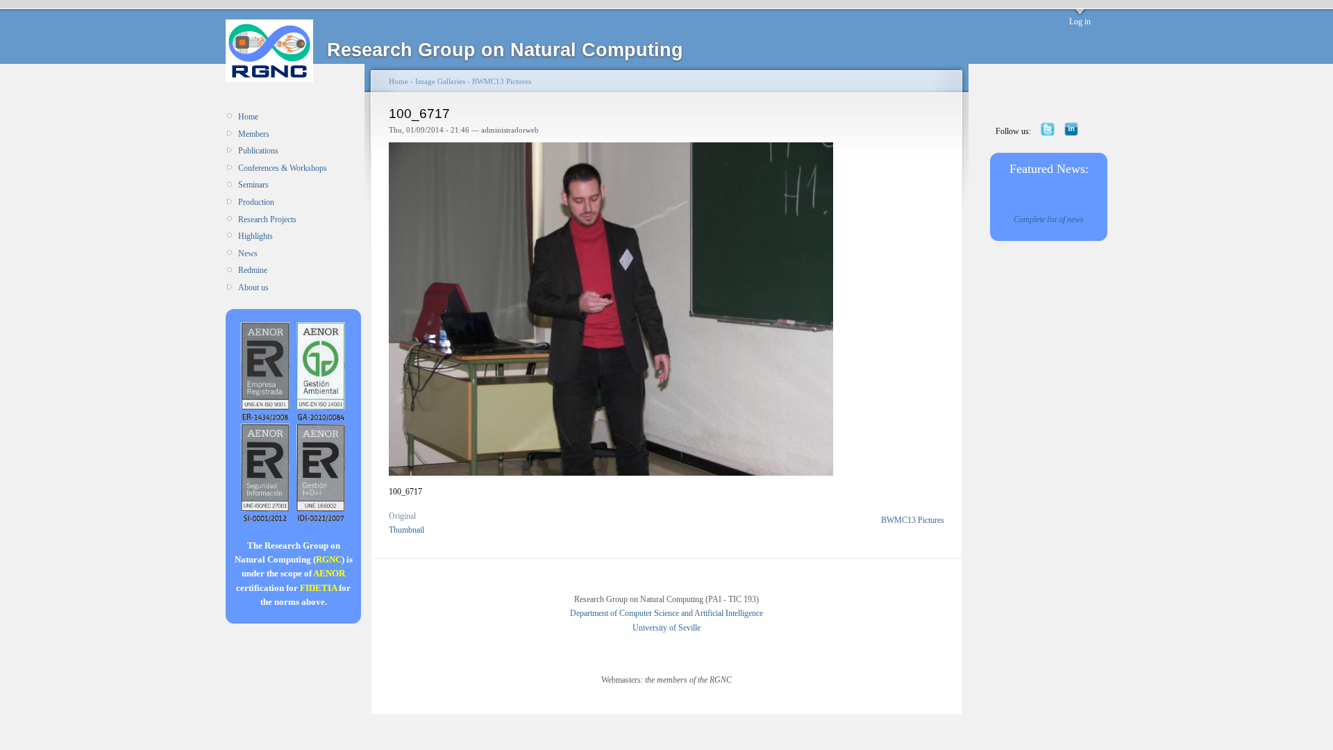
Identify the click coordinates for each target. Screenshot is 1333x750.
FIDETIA (318, 588)
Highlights (255, 236)
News (248, 253)
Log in (1080, 21)
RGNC (329, 559)
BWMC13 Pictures (501, 81)
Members (253, 134)
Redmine (252, 270)
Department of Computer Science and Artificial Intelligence (666, 613)
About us (253, 287)
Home (248, 117)
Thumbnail (406, 530)
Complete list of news (1049, 219)
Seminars (253, 185)
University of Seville (666, 628)
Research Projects (267, 219)
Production (256, 202)
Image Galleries (440, 81)
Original (402, 516)
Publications (258, 151)
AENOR (329, 573)
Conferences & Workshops (282, 168)
